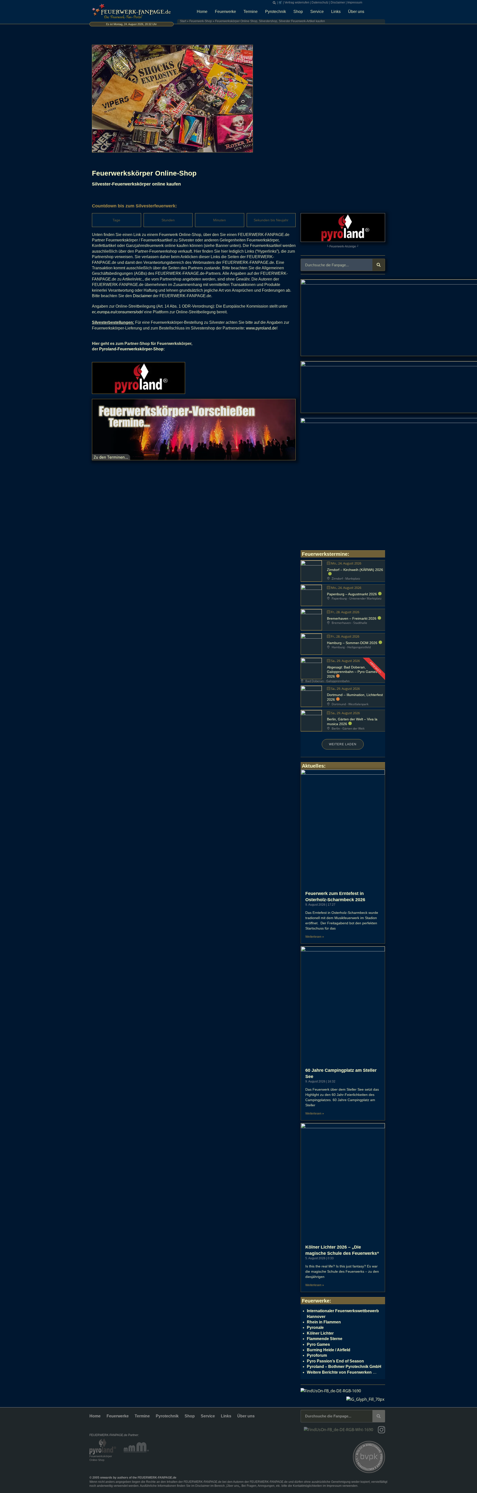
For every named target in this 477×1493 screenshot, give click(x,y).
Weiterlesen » (314, 936)
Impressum (354, 2)
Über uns (356, 11)
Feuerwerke (225, 11)
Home (202, 11)
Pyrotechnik (275, 11)
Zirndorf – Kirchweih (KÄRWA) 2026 (355, 570)
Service (317, 11)
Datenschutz (320, 2)
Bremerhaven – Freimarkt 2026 (351, 618)
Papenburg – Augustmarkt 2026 (352, 594)
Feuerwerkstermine (325, 554)
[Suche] (378, 265)
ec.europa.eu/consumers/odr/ (117, 312)
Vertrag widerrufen (296, 2)
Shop (298, 11)
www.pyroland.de (261, 328)
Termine (250, 11)
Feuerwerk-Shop (200, 21)
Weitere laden (343, 744)
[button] (274, 2)
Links (336, 11)
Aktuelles (313, 766)
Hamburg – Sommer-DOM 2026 (352, 643)
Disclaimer (338, 2)
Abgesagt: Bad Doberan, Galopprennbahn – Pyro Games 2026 (352, 672)
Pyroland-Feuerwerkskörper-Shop (131, 349)
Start (183, 21)
